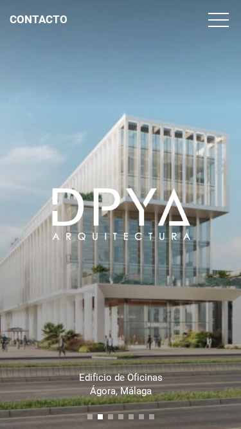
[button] (90, 416)
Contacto (38, 19)
